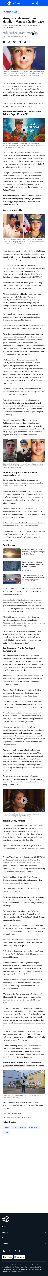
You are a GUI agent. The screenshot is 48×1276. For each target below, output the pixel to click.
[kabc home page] (5, 1219)
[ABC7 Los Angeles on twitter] (9, 1251)
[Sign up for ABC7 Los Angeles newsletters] (20, 1251)
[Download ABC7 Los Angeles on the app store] (7, 1257)
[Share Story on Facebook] (4, 42)
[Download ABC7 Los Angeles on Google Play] (19, 1257)
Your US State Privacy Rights (10, 1267)
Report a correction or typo (12, 1113)
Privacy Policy (6, 1265)
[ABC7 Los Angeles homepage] (8, 3)
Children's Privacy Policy (33, 1265)
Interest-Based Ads (35, 1267)
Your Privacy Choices (18, 1265)
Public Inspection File (8, 1269)
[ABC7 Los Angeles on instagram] (15, 1251)
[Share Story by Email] (25, 42)
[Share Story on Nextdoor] (19, 42)
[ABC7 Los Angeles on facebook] (4, 1251)
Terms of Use (24, 1267)
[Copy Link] (30, 42)
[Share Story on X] (9, 42)
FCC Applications (21, 1269)
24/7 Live (16, 3)
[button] (3, 3)
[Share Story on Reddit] (14, 42)
